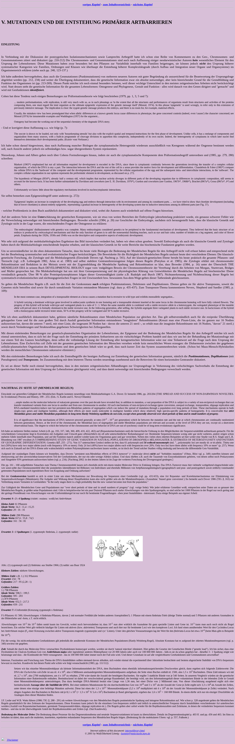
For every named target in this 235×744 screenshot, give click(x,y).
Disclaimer (12, 740)
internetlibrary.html (135, 730)
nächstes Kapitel (143, 4)
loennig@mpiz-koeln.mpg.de (135, 733)
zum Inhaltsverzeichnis (116, 4)
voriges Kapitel (91, 4)
